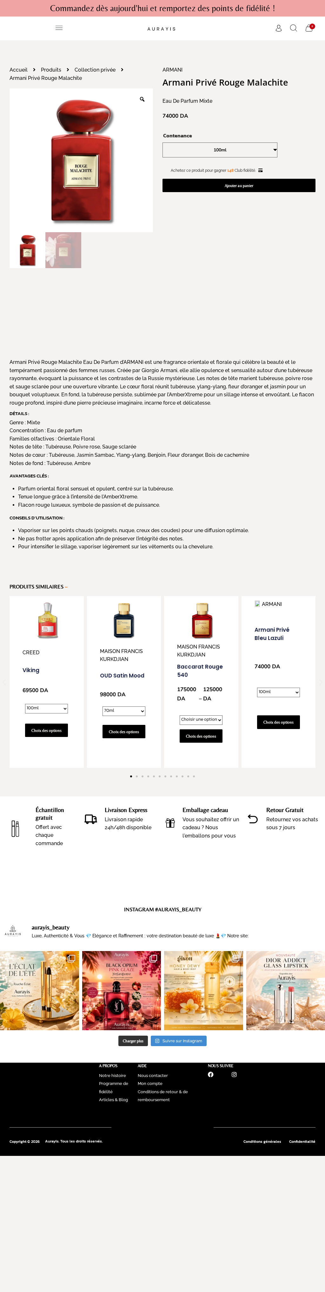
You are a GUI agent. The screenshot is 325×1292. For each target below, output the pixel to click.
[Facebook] (211, 1074)
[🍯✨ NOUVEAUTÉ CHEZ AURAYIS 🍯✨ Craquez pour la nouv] (203, 990)
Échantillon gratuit (50, 813)
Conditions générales (262, 1141)
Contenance (177, 135)
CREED (31, 652)
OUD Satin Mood (122, 675)
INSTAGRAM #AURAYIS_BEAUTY (162, 909)
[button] (59, 28)
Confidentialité (302, 1141)
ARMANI (172, 70)
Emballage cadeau (205, 809)
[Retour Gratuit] (253, 819)
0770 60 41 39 (162, 1115)
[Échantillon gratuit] (15, 826)
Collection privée (95, 70)
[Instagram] (234, 1074)
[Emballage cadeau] (170, 823)
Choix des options (46, 730)
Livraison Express (126, 809)
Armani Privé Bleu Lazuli (272, 634)
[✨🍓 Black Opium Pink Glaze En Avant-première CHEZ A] (121, 990)
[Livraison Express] (90, 818)
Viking (31, 670)
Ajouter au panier (239, 185)
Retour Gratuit (285, 809)
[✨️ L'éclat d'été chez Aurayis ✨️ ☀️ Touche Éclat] (39, 990)
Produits (51, 70)
